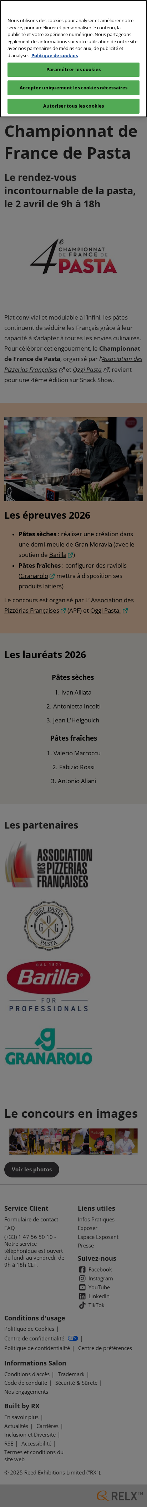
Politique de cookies (54, 55)
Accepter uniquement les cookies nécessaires (74, 87)
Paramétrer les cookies (73, 69)
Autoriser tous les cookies (73, 106)
